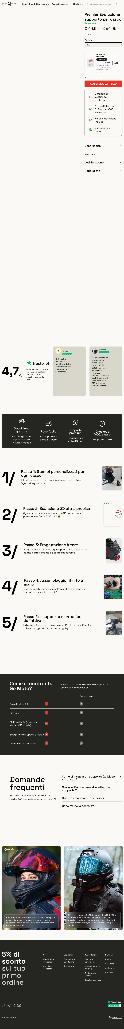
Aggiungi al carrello (103, 83)
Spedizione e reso (93, 980)
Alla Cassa (109, 963)
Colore (88, 34)
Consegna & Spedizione (69, 960)
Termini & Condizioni (89, 960)
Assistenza (69, 966)
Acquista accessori (60, 4)
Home (24, 4)
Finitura (88, 40)
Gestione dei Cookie (90, 974)
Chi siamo (109, 972)
